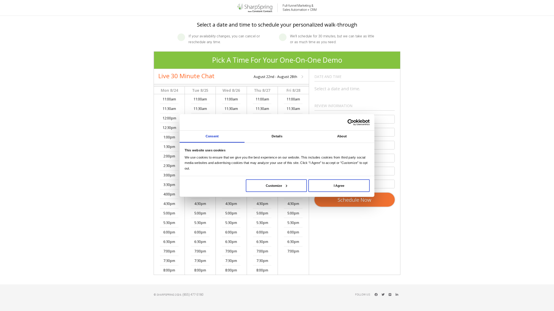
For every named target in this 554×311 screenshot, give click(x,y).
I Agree (339, 185)
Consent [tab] (212, 136)
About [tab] (342, 136)
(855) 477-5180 (192, 294)
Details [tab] (277, 136)
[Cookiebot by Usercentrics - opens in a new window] (351, 122)
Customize (274, 185)
